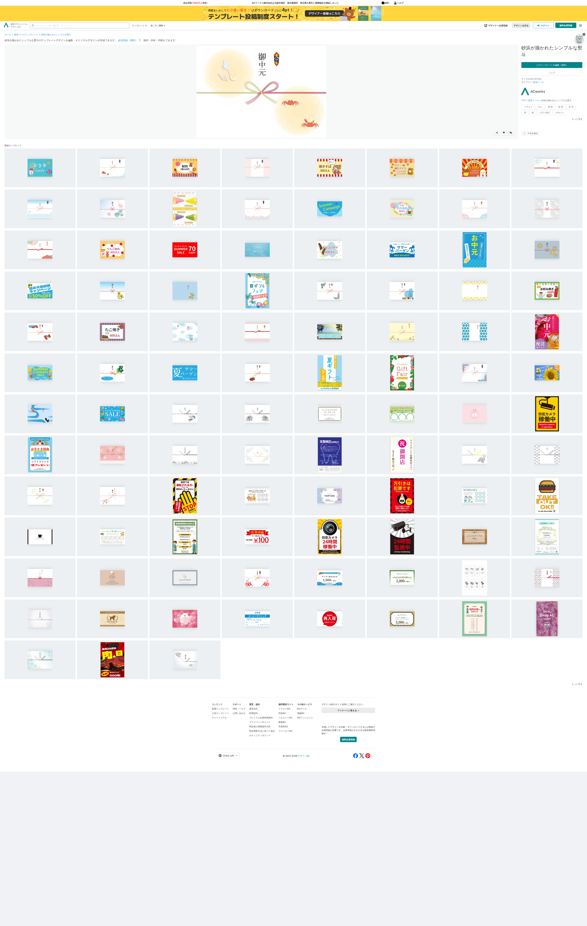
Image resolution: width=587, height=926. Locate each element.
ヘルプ (400, 3)
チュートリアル (219, 717)
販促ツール (538, 82)
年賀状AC (283, 726)
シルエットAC (285, 717)
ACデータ (302, 708)
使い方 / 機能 (156, 25)
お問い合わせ (239, 713)
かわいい (560, 112)
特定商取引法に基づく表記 (262, 731)
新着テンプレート (220, 708)
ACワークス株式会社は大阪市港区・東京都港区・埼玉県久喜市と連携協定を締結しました (295, 3)
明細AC (301, 713)
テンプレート (138, 25)
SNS (386, 3)
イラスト (528, 106)
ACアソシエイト (305, 717)
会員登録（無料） (128, 40)
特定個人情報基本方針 (260, 726)
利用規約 (253, 713)
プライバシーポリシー (260, 722)
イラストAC (284, 708)
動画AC (282, 722)
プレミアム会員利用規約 (261, 717)
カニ (540, 106)
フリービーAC (285, 731)
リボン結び (544, 112)
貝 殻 (550, 106)
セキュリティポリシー (260, 735)
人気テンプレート (220, 713)
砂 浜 (560, 106)
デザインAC (304, 756)
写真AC (282, 713)
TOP (523, 100)
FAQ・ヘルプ (239, 708)
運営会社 (253, 708)
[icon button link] (580, 25)
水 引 (571, 106)
